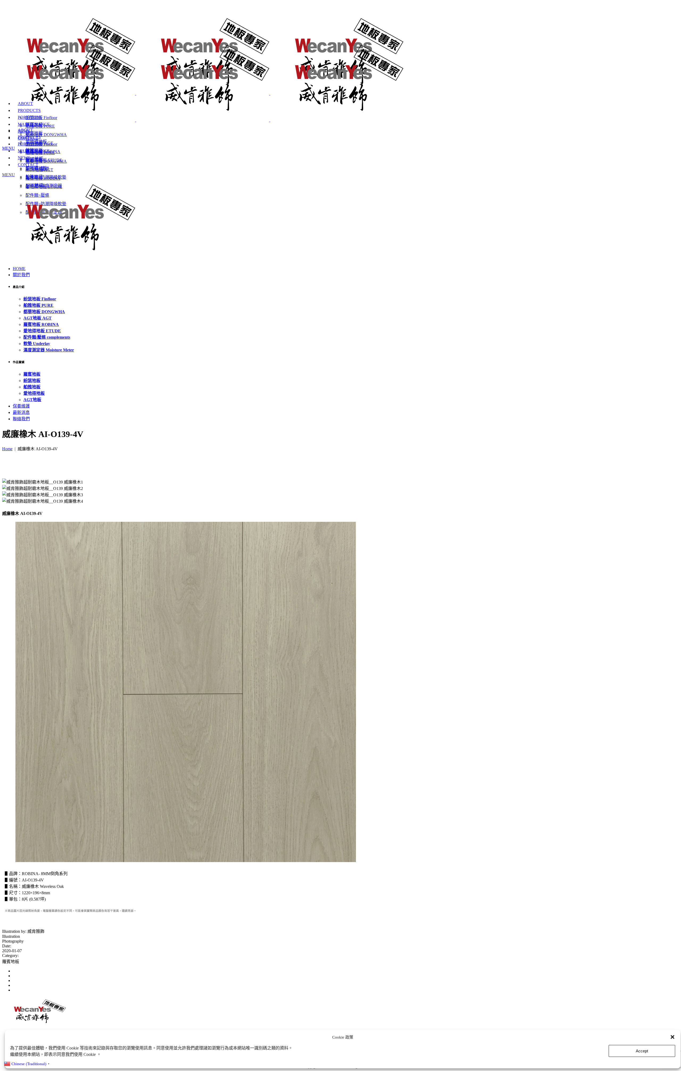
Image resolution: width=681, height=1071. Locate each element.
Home (7, 449)
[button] (672, 1037)
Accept (642, 1051)
